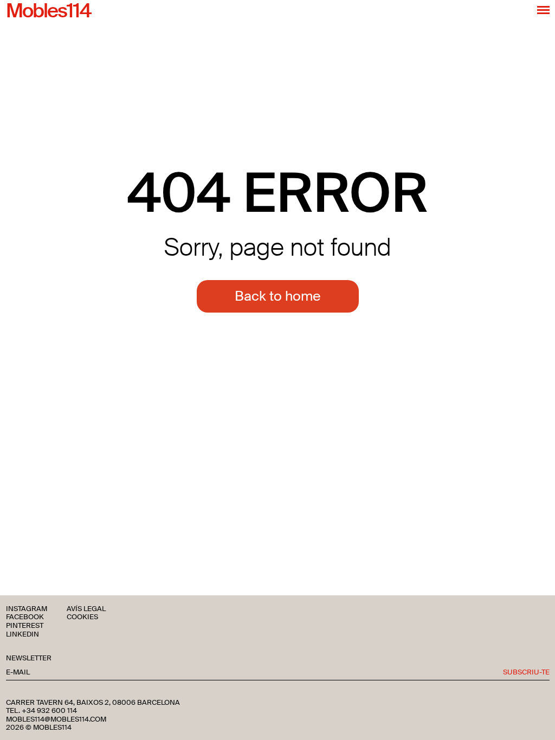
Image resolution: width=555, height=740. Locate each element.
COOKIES (82, 617)
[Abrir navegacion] (543, 10)
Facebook (25, 617)
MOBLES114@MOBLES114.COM (56, 719)
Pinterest (24, 626)
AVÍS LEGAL (86, 609)
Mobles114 (48, 11)
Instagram (26, 609)
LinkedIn (22, 635)
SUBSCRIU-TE (526, 672)
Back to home (278, 296)
